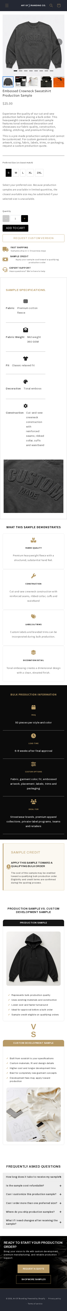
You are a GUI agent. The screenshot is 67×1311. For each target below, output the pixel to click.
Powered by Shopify (36, 1298)
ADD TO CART (15, 228)
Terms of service (35, 1303)
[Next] (58, 42)
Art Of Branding (20, 1298)
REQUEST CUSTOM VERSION (33, 238)
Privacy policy (54, 1298)
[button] (7, 5)
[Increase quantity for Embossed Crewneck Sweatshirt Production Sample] (24, 218)
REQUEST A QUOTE (33, 1269)
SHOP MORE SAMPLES (33, 1279)
